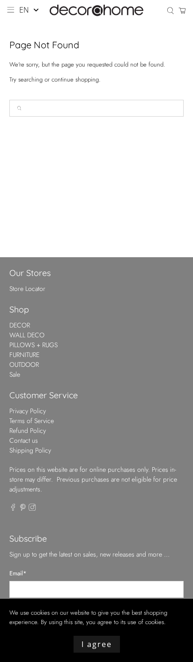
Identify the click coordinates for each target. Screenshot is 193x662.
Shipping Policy (30, 450)
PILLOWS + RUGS (33, 345)
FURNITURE (24, 354)
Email (18, 573)
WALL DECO (27, 335)
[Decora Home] (96, 10)
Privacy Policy (27, 411)
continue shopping (75, 79)
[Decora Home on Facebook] (13, 508)
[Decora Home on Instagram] (32, 508)
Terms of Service (31, 420)
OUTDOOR (24, 364)
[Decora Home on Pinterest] (23, 508)
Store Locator (27, 288)
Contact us (23, 440)
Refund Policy (27, 430)
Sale (14, 374)
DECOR (19, 325)
